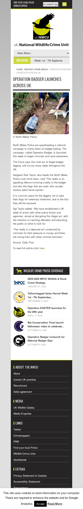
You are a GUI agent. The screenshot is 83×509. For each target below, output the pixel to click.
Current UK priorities (25, 379)
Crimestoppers (20, 5)
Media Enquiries (22, 413)
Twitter (17, 429)
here (42, 248)
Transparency (21, 487)
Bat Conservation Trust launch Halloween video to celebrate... (46, 324)
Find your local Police (24, 2)
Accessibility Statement (27, 481)
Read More (54, 504)
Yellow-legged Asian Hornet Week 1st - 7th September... (48, 295)
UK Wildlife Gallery (24, 407)
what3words (20, 459)
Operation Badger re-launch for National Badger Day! (46, 338)
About (17, 373)
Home (19, 69)
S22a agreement (23, 391)
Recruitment (20, 385)
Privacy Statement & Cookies (30, 475)
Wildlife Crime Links (25, 453)
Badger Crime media (36, 69)
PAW (16, 441)
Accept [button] (40, 504)
